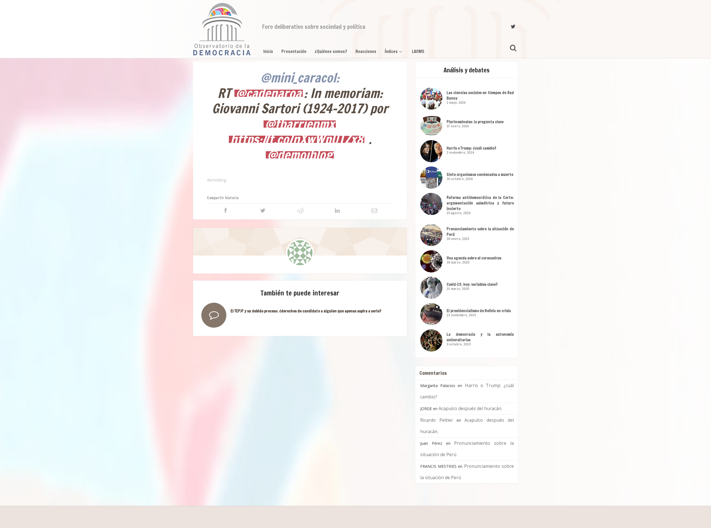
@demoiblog (299, 154)
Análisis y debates (467, 70)
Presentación (293, 51)
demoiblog (216, 180)
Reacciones (366, 51)
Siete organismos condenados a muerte (480, 174)
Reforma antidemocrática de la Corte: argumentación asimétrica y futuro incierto (480, 203)
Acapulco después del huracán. (470, 408)
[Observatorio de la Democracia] (222, 29)
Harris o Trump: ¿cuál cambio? (471, 148)
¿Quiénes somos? (331, 51)
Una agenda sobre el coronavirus (474, 258)
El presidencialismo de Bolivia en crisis (479, 311)
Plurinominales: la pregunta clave (475, 122)
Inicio (268, 51)
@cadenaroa (268, 93)
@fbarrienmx (299, 124)
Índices (391, 51)
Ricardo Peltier (436, 420)
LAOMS (418, 51)
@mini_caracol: (300, 78)
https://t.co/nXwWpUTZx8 (296, 139)
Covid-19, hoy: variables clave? (472, 284)
